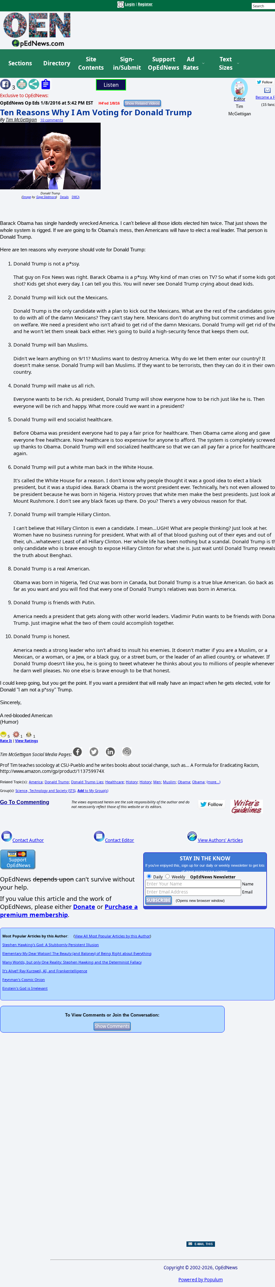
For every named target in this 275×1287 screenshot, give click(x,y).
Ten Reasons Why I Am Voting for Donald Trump (96, 112)
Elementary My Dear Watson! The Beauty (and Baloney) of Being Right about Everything (77, 953)
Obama (184, 782)
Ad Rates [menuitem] (191, 63)
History (132, 782)
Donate (84, 907)
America (36, 782)
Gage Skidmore (46, 197)
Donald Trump (57, 782)
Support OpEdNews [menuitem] (161, 63)
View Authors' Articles (220, 840)
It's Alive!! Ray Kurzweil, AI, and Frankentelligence (44, 971)
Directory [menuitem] (56, 63)
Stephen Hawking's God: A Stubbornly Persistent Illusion (50, 944)
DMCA (75, 197)
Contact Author (28, 840)
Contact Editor (119, 840)
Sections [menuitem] (20, 63)
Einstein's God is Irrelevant (25, 988)
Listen (111, 84)
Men (157, 782)
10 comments (51, 120)
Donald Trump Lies (87, 782)
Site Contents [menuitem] (91, 63)
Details (64, 197)
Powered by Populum (200, 1280)
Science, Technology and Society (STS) (45, 790)
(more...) (213, 782)
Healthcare (114, 782)
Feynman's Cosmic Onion (23, 979)
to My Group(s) (92, 790)
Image (26, 197)
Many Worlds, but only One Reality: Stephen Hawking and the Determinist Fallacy (72, 962)
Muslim (169, 782)
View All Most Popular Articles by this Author (112, 936)
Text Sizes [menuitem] (225, 63)
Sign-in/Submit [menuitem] (126, 63)
